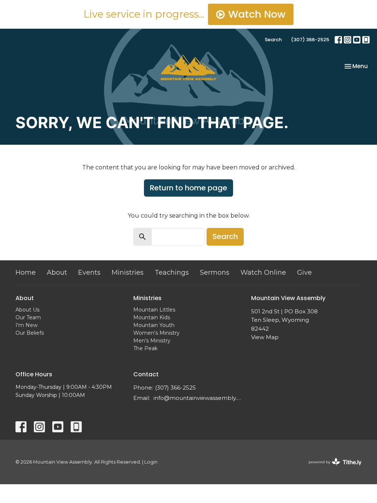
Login (151, 462)
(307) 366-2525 (310, 39)
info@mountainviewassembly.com (199, 397)
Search (273, 39)
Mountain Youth (154, 325)
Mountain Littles (154, 309)
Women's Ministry (156, 333)
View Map (265, 337)
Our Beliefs (29, 333)
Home (25, 272)
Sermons (214, 272)
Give (304, 272)
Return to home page (188, 188)
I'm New (26, 325)
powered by (332, 468)
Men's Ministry (151, 340)
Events (89, 272)
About (57, 272)
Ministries (128, 272)
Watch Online (263, 272)
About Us (27, 309)
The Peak (145, 348)
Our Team (28, 317)
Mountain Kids (151, 317)
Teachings (172, 272)
